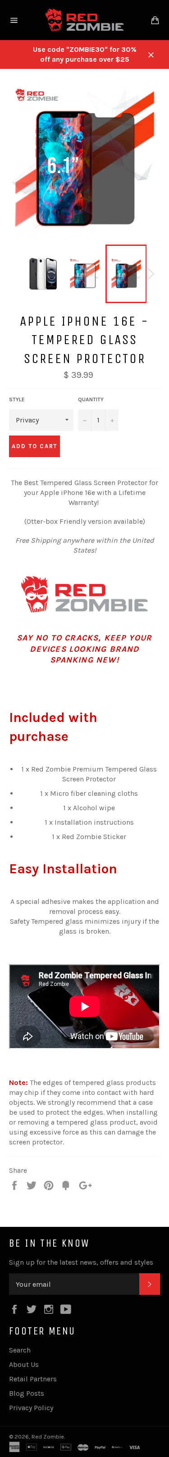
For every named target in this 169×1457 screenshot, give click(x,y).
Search (20, 1350)
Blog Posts (26, 1393)
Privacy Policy (31, 1407)
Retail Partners (33, 1379)
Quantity (91, 399)
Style (17, 399)
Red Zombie (48, 1436)
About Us (24, 1364)
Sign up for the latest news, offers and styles (81, 1262)
